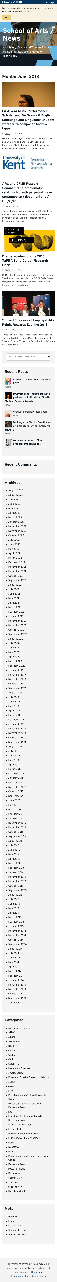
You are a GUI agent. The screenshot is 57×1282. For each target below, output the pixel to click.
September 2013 (17, 998)
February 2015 (16, 922)
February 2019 (16, 719)
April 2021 (14, 603)
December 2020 (17, 621)
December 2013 (17, 985)
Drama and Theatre (19, 1068)
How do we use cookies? (19, 11)
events (12, 1086)
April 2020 (14, 656)
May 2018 (13, 760)
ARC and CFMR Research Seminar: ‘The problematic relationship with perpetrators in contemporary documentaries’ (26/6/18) (27, 192)
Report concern (39, 1276)
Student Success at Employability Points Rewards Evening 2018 (28, 322)
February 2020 (16, 666)
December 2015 (17, 877)
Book (11, 1046)
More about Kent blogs (26, 1272)
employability (15, 1073)
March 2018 (14, 769)
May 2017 (13, 805)
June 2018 (14, 755)
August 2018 (15, 746)
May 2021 (13, 598)
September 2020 (17, 634)
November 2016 (17, 827)
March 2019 (14, 715)
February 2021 (16, 612)
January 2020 (16, 670)
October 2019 (15, 683)
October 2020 (16, 630)
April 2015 (14, 913)
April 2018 (14, 764)
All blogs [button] (50, 2)
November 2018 (17, 733)
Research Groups (18, 1164)
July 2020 (14, 643)
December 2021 (17, 567)
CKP (10, 1059)
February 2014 (16, 976)
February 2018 (16, 773)
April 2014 (14, 966)
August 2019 (15, 692)
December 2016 (17, 823)
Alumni (12, 1037)
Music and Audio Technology (24, 1138)
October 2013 (15, 993)
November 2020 (17, 625)
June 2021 (14, 594)
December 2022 (17, 526)
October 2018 (15, 737)
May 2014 (13, 962)
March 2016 (14, 863)
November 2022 (17, 531)
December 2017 (17, 782)
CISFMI (12, 1055)
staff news (14, 1182)
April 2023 (14, 513)
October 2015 (16, 886)
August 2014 (15, 949)
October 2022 (16, 535)
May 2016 (13, 854)
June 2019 (14, 701)
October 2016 (15, 832)
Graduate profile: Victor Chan (30, 412)
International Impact (19, 1124)
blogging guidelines (20, 1276)
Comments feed (17, 1230)
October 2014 (16, 940)
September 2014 (17, 944)
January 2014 (16, 980)
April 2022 (14, 553)
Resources (14, 1173)
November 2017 (17, 787)
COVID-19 (13, 1064)
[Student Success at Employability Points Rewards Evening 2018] (28, 311)
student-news (16, 1187)
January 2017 (15, 818)
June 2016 (14, 850)
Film (10, 1091)
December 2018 (17, 728)
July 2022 (14, 540)
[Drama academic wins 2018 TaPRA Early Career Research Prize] (28, 242)
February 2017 (16, 814)
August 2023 (15, 495)
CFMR (11, 1050)
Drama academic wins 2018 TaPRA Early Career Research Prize (25, 260)
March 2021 (14, 607)
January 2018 (16, 778)
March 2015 (14, 917)
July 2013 (13, 1002)
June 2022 (14, 544)
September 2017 (17, 796)
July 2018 (13, 751)
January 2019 (16, 724)
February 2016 (16, 868)
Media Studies (16, 1129)
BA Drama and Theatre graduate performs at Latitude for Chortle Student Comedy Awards (27, 397)
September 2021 (17, 580)
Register (13, 1216)
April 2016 (14, 859)
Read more (38, 148)
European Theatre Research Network (28, 1077)
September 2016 (17, 836)
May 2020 (14, 652)
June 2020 (14, 648)
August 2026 (15, 490)
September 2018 (17, 742)
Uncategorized (16, 1191)
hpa (10, 1112)
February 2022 (16, 562)
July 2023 (14, 499)
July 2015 (13, 899)
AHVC (11, 1032)
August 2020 (15, 639)
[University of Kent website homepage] (12, 2)
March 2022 (15, 558)
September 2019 (17, 688)
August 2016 (15, 841)
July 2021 (13, 589)
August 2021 (15, 585)
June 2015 (14, 904)
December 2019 (17, 675)
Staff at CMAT (16, 1178)
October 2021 (15, 576)
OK (6, 17)
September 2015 (17, 890)
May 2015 (13, 908)
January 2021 (16, 616)
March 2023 (15, 517)
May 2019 (13, 706)
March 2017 (14, 809)
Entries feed (15, 1225)
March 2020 (15, 661)
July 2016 (13, 845)
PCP (10, 1151)
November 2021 (17, 571)
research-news (16, 1169)
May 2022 (13, 549)
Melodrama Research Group (23, 1133)
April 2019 (14, 710)
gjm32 (7, 134)
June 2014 (14, 958)
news (11, 1142)
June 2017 (14, 800)
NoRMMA (13, 1147)
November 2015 (17, 881)
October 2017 (15, 791)
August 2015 (15, 895)
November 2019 (17, 679)
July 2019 (13, 697)
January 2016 (16, 872)
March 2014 (14, 971)
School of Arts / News (28, 35)
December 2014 (17, 931)
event (11, 1082)
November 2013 (17, 989)
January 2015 (16, 926)
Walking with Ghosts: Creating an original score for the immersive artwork (28, 426)
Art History (14, 1041)
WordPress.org (16, 1234)
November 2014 (17, 935)
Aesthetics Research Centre (23, 1028)
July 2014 (13, 953)
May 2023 (13, 508)
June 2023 (14, 504)
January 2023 (16, 522)
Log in (11, 1221)
